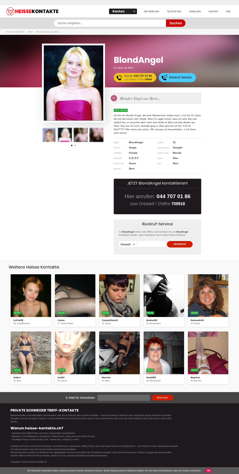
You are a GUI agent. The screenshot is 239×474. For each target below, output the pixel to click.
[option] (49, 135)
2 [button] (76, 146)
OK (208, 470)
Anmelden (195, 11)
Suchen (176, 23)
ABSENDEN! (179, 244)
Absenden (162, 397)
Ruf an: (138, 77)
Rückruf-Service (180, 77)
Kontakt (213, 11)
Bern (30, 32)
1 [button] (72, 146)
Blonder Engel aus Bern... (49, 32)
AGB (228, 11)
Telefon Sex (174, 11)
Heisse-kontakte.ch (50, 12)
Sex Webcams (151, 11)
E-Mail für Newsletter (80, 397)
